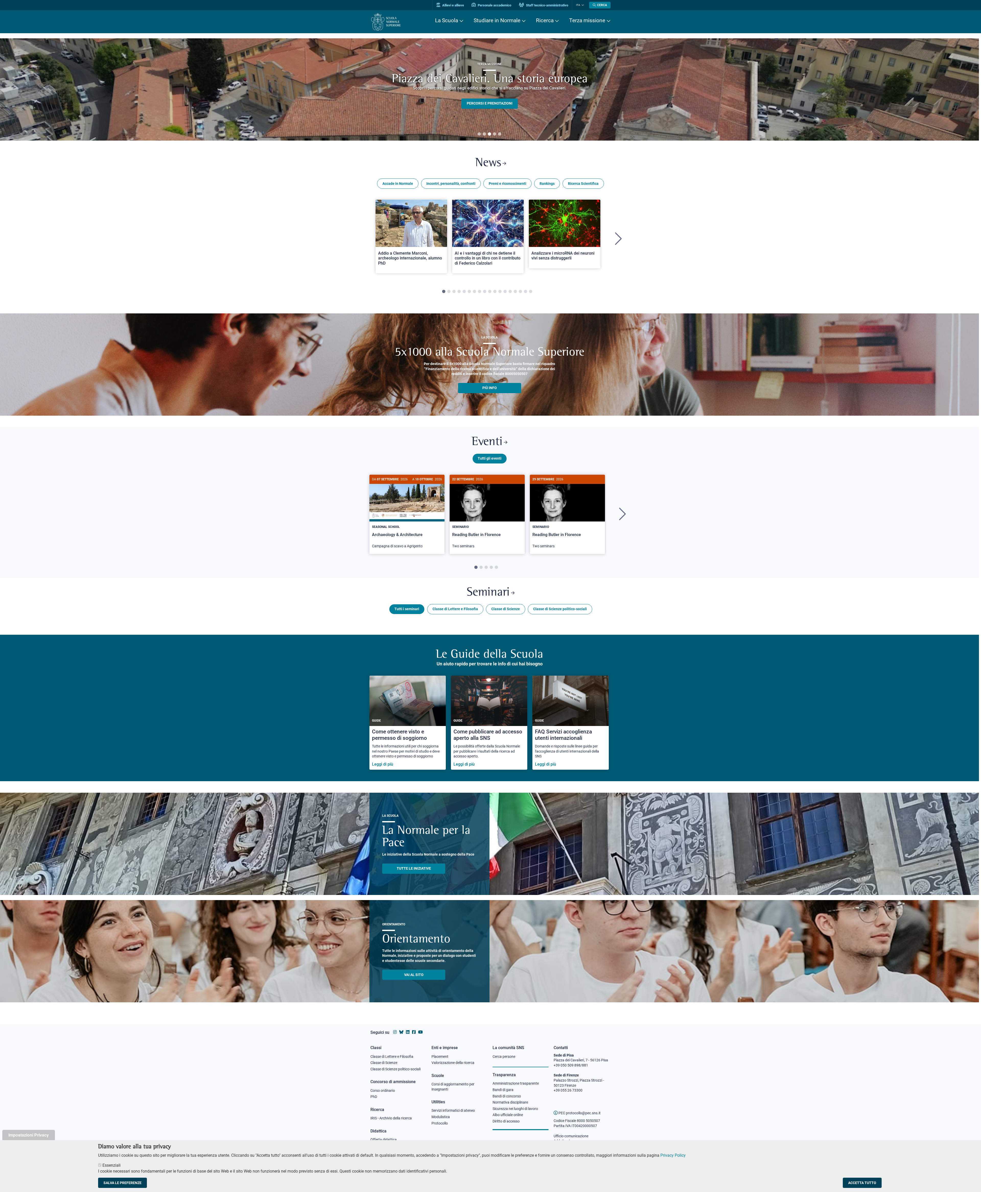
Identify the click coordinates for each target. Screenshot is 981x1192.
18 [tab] (530, 291)
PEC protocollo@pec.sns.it (579, 1113)
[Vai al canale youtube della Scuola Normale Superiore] (420, 1032)
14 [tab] (510, 291)
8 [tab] (479, 291)
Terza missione (587, 20)
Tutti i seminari (406, 609)
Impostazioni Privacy (28, 1135)
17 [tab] (525, 291)
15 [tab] (515, 291)
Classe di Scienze (505, 609)
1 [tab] (479, 134)
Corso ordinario (382, 1090)
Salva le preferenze (122, 1183)
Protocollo (439, 1123)
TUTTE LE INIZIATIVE (414, 868)
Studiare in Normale (497, 20)
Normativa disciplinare (510, 1102)
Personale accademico (494, 5)
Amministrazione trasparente (516, 1083)
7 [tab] (474, 291)
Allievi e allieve (452, 5)
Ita (578, 5)
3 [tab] (489, 134)
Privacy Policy (673, 1155)
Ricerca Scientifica (583, 183)
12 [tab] (500, 291)
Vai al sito (414, 975)
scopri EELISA (489, 95)
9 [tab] (484, 291)
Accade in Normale (397, 183)
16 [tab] (520, 291)
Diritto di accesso (506, 1121)
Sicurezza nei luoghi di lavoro (515, 1109)
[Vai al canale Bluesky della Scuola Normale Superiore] (401, 1032)
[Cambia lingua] (582, 5)
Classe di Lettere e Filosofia (455, 609)
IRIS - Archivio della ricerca (391, 1118)
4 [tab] (494, 134)
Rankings (547, 183)
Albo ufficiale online (508, 1115)
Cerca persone (504, 1056)
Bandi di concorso (507, 1096)
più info (489, 388)
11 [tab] (494, 291)
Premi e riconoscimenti (507, 183)
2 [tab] (484, 134)
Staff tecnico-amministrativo (546, 5)
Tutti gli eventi (489, 458)
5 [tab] (499, 134)
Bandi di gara (503, 1090)
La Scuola (446, 20)
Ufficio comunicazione (571, 1136)
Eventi (487, 442)
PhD (373, 1097)
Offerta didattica (383, 1140)
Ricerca (545, 20)
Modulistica (440, 1117)
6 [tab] (469, 291)
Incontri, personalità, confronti (450, 183)
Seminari (488, 592)
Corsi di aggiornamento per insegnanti (452, 1086)
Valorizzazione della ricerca (452, 1063)
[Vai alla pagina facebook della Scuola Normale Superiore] (414, 1032)
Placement (439, 1056)
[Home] (385, 22)
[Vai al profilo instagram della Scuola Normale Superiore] (395, 1032)
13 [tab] (505, 291)
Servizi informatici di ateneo (453, 1110)
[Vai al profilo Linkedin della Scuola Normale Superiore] (408, 1032)
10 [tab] (489, 291)
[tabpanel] (489, 89)
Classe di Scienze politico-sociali (560, 609)
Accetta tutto (862, 1183)
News (488, 163)
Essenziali (111, 1165)
